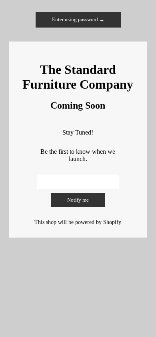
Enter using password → (78, 19)
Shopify (112, 222)
